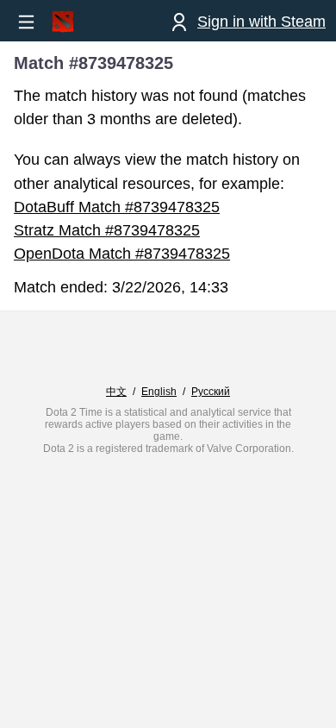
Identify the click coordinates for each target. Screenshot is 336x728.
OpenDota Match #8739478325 (122, 253)
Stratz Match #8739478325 (107, 230)
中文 (116, 392)
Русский (210, 392)
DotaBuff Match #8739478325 (117, 207)
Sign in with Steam (261, 21)
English (159, 392)
